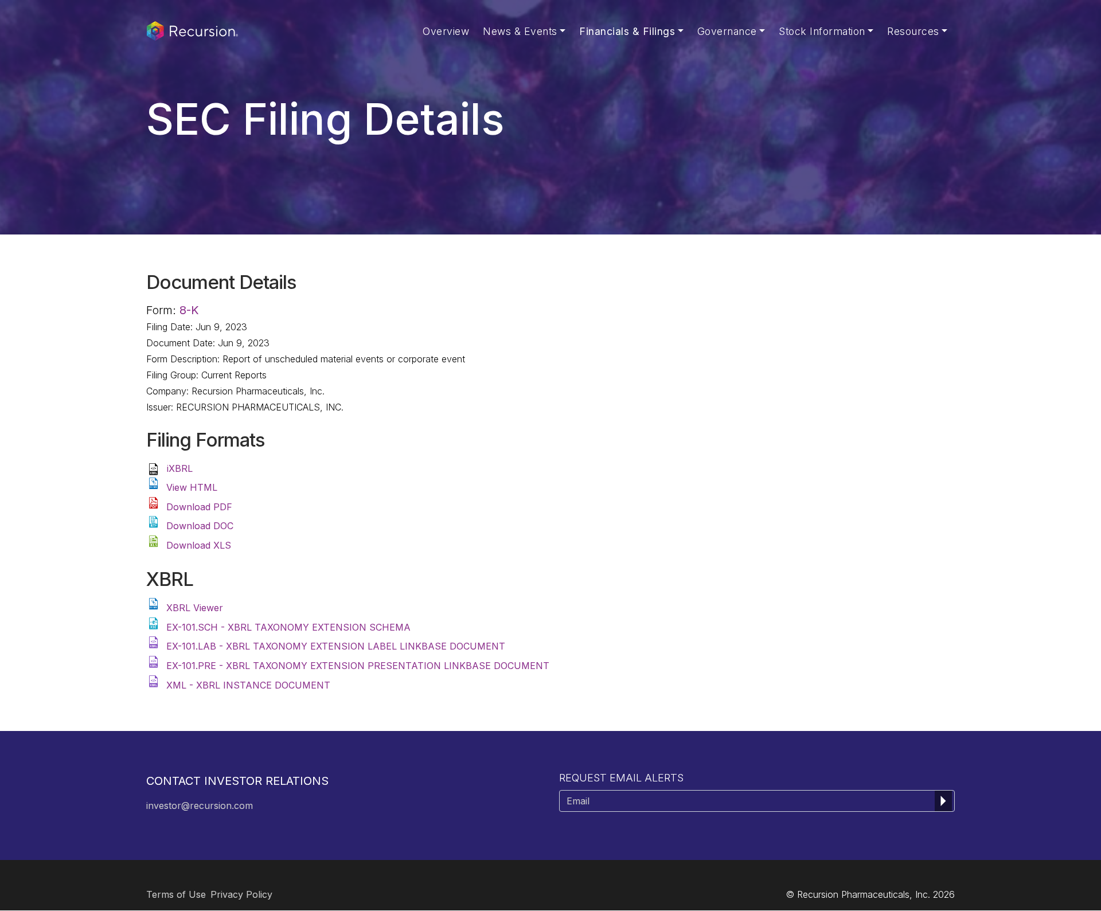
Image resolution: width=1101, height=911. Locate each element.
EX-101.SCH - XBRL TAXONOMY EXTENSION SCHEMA (288, 627)
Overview (446, 31)
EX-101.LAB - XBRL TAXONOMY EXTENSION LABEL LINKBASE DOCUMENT (335, 646)
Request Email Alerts (621, 778)
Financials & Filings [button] (627, 31)
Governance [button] (727, 31)
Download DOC (199, 525)
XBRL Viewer (194, 607)
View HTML (191, 487)
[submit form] (943, 801)
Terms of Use (176, 894)
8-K (189, 310)
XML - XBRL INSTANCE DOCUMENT (248, 685)
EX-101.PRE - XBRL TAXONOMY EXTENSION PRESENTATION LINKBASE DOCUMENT (357, 665)
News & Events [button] (520, 31)
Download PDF (199, 507)
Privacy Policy (241, 894)
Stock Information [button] (822, 31)
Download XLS (198, 545)
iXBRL (180, 468)
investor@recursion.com (199, 805)
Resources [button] (913, 31)
